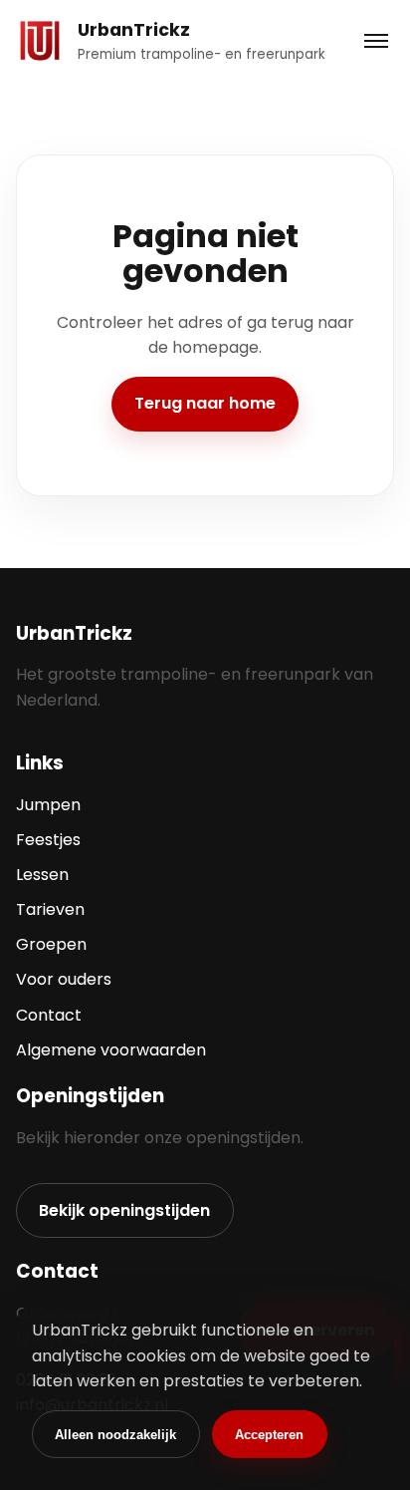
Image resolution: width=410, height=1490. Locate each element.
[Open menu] (375, 41)
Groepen (51, 944)
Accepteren (269, 1434)
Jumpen (48, 804)
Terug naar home (205, 403)
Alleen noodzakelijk (115, 1434)
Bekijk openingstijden (124, 1210)
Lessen (42, 874)
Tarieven (50, 909)
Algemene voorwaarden (111, 1050)
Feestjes (48, 839)
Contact (49, 1015)
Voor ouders (63, 979)
